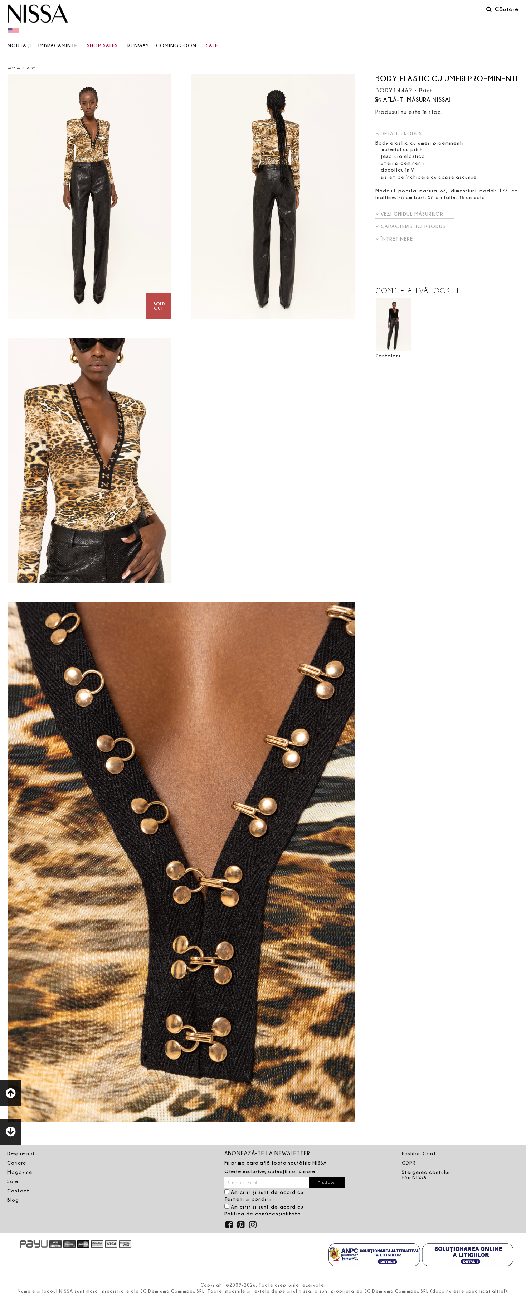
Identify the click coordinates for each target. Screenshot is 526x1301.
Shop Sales (102, 45)
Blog (13, 1200)
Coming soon (176, 45)
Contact (18, 1190)
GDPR (409, 1162)
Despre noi (20, 1153)
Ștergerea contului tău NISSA (426, 1175)
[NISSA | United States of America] (14, 30)
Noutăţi (19, 45)
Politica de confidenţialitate (262, 1213)
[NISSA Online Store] (38, 14)
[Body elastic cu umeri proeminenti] (89, 196)
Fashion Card (418, 1153)
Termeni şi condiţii (248, 1198)
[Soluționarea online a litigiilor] (467, 1255)
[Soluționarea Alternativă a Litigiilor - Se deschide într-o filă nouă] (374, 1255)
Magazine (19, 1172)
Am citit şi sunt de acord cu (263, 1195)
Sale (212, 45)
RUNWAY (138, 45)
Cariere (16, 1162)
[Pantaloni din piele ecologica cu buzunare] (393, 325)
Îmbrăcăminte (57, 45)
